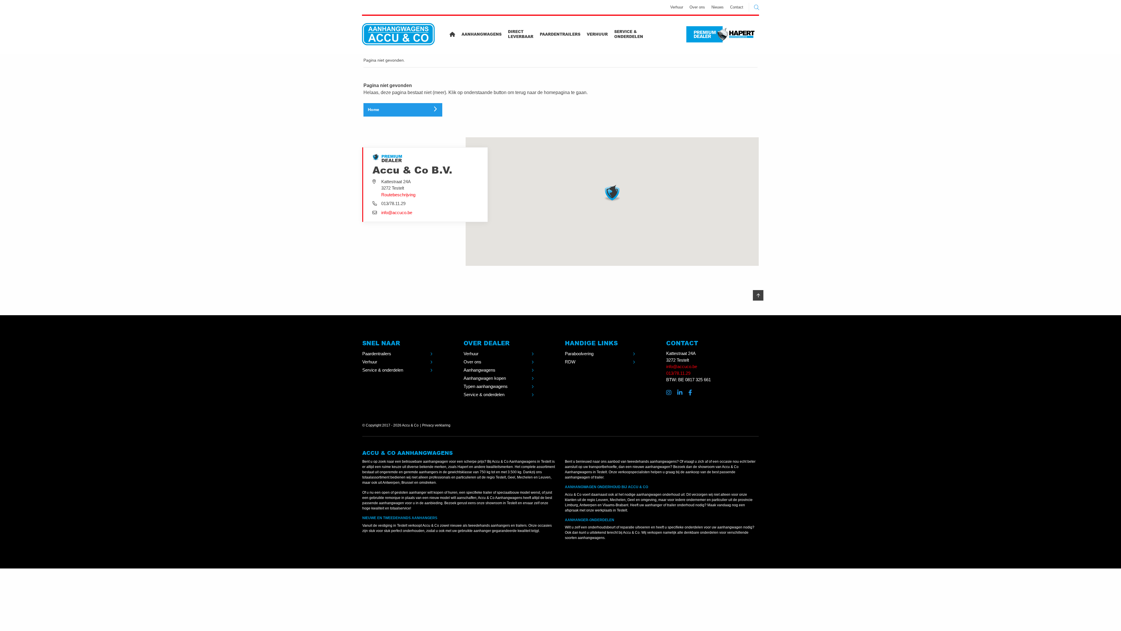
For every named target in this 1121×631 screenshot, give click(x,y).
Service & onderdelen (628, 34)
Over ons (697, 7)
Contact (736, 7)
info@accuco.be (396, 212)
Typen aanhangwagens (486, 386)
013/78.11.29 (678, 373)
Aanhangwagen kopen (485, 378)
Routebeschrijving (398, 194)
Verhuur (676, 7)
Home (373, 109)
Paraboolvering (579, 353)
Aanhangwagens (482, 34)
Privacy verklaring (436, 425)
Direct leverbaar (520, 34)
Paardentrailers (560, 34)
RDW (570, 361)
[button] (612, 193)
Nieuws (717, 7)
